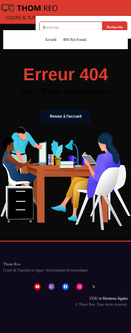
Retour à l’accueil (65, 116)
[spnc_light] (124, 8)
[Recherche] (114, 9)
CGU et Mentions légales (109, 298)
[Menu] (91, 12)
